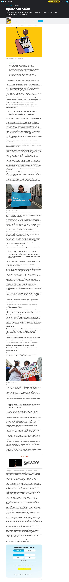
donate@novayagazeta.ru (27, 574)
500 (18, 557)
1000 (30, 554)
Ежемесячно (18, 550)
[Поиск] (64, 1)
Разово (29, 550)
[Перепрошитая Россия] (25, 461)
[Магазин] (62, 1)
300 (29, 557)
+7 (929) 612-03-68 (18, 575)
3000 (18, 554)
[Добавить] (67, 2)
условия (30, 565)
